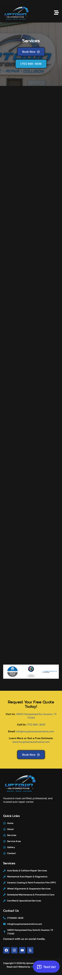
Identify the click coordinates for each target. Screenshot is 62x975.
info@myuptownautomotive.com (35, 731)
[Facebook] (6, 950)
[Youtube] (22, 950)
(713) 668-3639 (36, 724)
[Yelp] (30, 950)
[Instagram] (14, 950)
